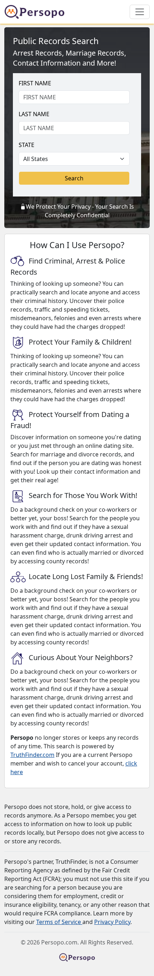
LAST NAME (34, 114)
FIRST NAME (35, 83)
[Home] (37, 12)
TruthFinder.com (32, 755)
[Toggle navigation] (140, 12)
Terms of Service (59, 922)
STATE (26, 145)
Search (74, 178)
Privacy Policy (112, 922)
